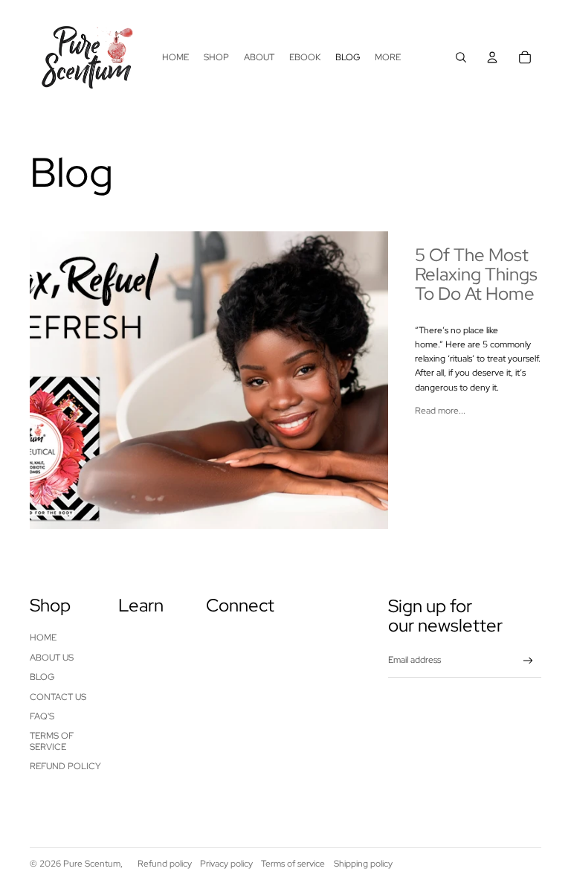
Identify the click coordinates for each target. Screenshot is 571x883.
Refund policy (65, 766)
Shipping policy (363, 864)
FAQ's (42, 716)
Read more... (440, 411)
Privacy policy (226, 864)
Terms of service (293, 864)
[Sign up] (528, 661)
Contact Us (58, 697)
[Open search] (461, 57)
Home (43, 637)
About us (52, 658)
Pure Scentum (91, 864)
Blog (42, 677)
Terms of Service (52, 741)
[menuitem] (388, 57)
